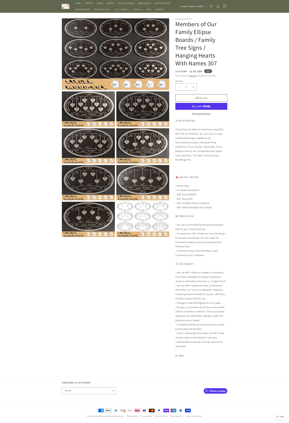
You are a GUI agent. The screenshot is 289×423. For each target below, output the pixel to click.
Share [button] (181, 355)
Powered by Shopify (116, 416)
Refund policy (132, 416)
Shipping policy (176, 416)
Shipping (192, 76)
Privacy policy (146, 416)
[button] (103, 9)
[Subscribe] (112, 390)
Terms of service (161, 416)
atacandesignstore (100, 416)
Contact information (194, 416)
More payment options (201, 113)
